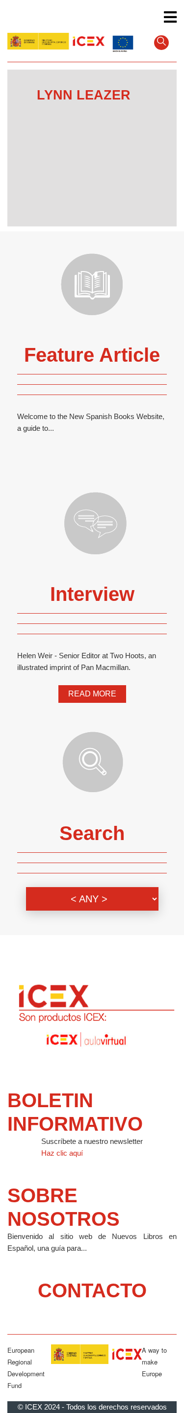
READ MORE (92, 694)
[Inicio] (56, 41)
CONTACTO (92, 1290)
